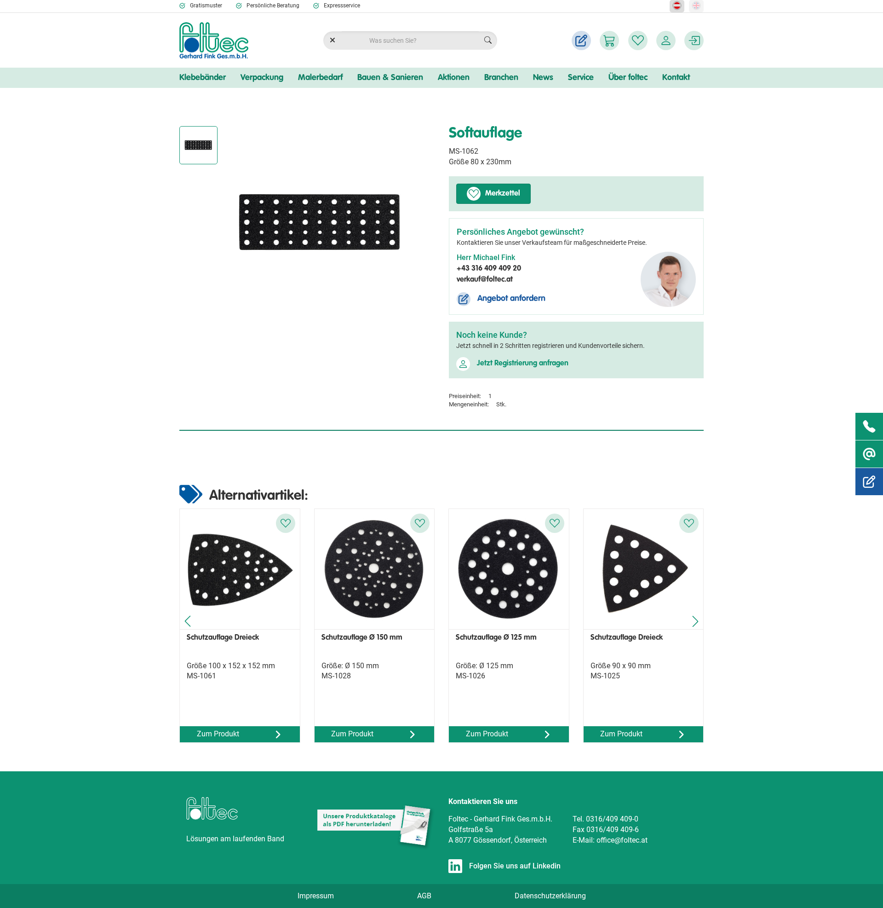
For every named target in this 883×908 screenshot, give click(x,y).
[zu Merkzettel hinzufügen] (285, 523)
